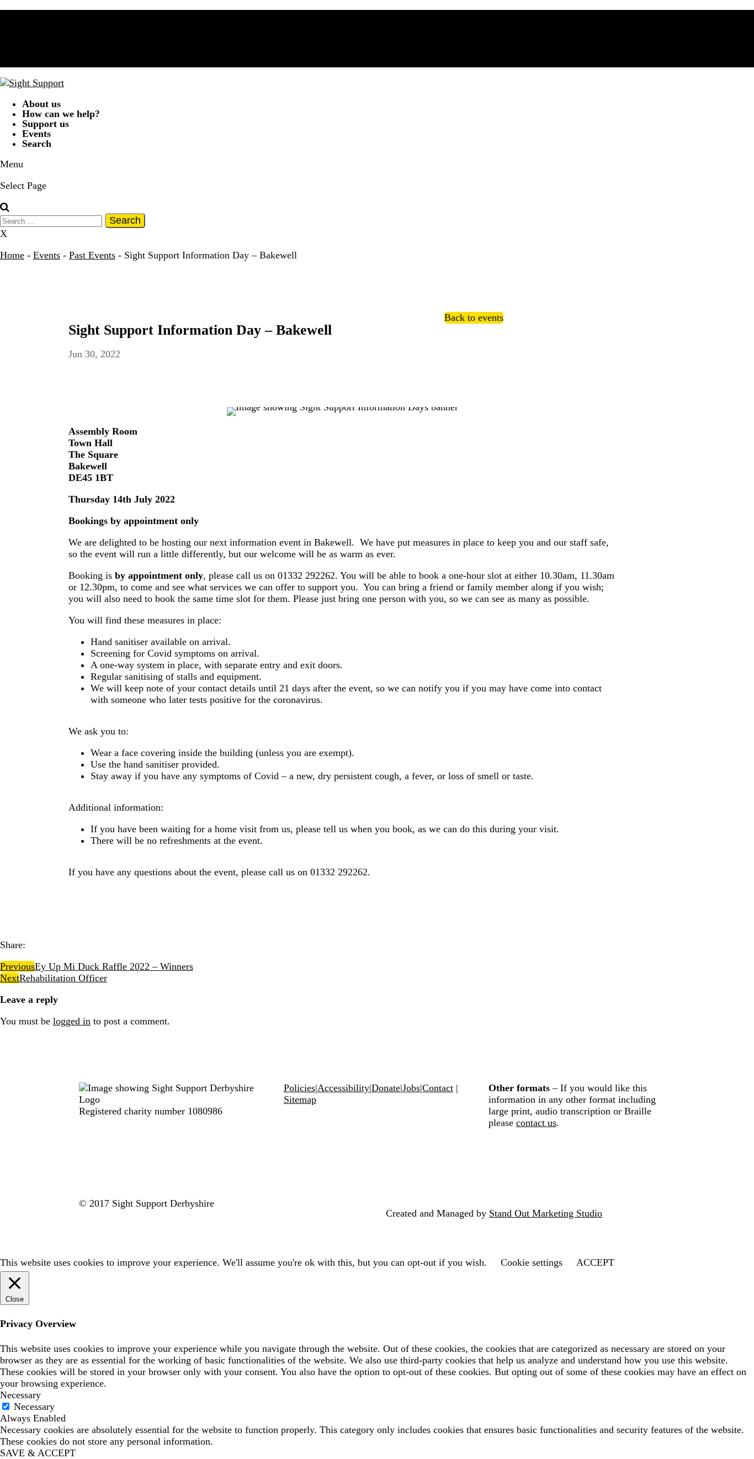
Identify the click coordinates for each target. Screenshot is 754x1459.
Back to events (473, 317)
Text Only (55, 60)
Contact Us (44, 24)
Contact (437, 1087)
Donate (385, 1087)
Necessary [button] (20, 1394)
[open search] (4, 207)
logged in (72, 1021)
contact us (536, 1122)
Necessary (34, 1406)
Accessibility (343, 1087)
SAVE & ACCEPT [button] (38, 1452)
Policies (299, 1087)
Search (36, 143)
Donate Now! (49, 14)
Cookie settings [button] (531, 1262)
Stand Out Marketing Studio (545, 1213)
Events (46, 255)
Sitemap (300, 1099)
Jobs (411, 1087)
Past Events (92, 255)
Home (12, 255)
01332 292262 (50, 34)
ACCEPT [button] (595, 1262)
